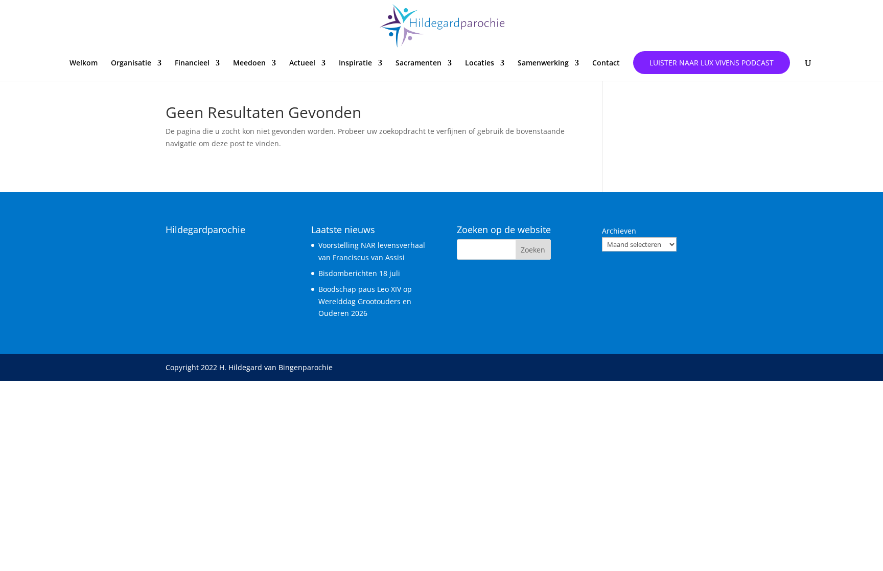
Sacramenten (419, 63)
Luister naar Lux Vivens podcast (711, 62)
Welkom (83, 63)
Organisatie (131, 63)
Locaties (479, 63)
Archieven (619, 231)
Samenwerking (543, 63)
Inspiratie (355, 63)
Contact (606, 63)
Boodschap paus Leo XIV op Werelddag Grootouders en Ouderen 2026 (365, 301)
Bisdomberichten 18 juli (359, 273)
